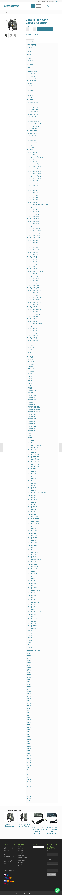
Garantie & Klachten (23, 857)
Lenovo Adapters (34, 34)
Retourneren (21, 855)
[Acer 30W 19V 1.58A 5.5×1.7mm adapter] (1, 447)
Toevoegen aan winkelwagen (45, 29)
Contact (20, 846)
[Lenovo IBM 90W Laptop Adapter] (60, 447)
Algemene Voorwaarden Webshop (21, 860)
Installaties (20, 848)
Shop (5, 12)
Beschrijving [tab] (30, 41)
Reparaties (20, 850)
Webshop (20, 852)
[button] (57, 890)
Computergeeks (28, 893)
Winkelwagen (21, 853)
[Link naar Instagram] (57, 6)
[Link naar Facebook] (54, 6)
